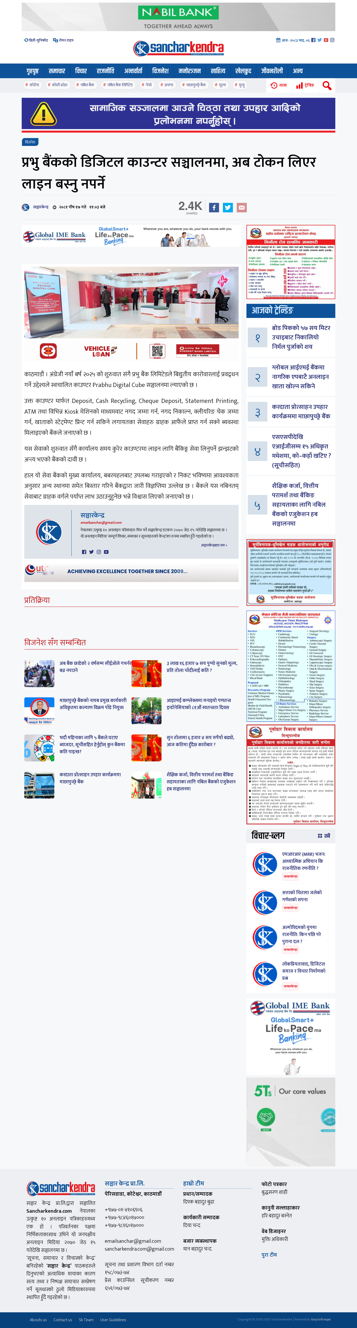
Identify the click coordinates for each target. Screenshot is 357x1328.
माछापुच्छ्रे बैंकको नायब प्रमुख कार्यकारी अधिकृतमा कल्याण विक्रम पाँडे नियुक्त (93, 704)
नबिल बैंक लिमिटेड (120, 85)
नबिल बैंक (87, 85)
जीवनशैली (272, 71)
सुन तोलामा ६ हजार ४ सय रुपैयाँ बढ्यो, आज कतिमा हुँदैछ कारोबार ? (200, 741)
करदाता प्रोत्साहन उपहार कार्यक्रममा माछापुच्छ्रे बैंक (90, 778)
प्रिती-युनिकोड (38, 40)
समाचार (57, 71)
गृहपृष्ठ (33, 71)
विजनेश (160, 71)
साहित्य (218, 71)
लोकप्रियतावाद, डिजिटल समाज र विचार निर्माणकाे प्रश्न (303, 971)
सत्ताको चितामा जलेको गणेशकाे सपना (302, 896)
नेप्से (149, 85)
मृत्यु (242, 85)
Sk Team (86, 1320)
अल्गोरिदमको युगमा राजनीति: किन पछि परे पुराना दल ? (301, 935)
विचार (81, 71)
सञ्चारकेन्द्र (39, 207)
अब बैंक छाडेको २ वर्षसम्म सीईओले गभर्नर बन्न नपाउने (95, 667)
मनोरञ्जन (190, 71)
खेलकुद (243, 71)
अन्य (298, 71)
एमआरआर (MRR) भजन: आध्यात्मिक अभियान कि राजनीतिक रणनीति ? (303, 862)
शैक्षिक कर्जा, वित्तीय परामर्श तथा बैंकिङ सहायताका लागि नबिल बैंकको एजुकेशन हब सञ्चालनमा (201, 782)
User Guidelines (113, 1320)
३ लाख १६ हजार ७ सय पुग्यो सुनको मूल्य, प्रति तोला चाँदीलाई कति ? (202, 667)
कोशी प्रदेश (59, 85)
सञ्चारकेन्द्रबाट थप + (214, 545)
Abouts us (38, 1320)
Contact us (63, 1320)
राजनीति (105, 71)
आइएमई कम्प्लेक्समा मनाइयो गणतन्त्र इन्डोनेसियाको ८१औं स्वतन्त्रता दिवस (199, 704)
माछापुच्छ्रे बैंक (196, 85)
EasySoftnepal (321, 1319)
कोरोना (34, 85)
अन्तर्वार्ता (133, 71)
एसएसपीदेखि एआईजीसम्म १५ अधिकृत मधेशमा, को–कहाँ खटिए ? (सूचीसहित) (301, 451)
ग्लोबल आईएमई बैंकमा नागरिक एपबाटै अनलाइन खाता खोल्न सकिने (300, 377)
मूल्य (222, 85)
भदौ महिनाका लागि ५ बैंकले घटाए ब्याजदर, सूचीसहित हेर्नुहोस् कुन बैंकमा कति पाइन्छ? (92, 745)
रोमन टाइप (65, 40)
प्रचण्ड (169, 85)
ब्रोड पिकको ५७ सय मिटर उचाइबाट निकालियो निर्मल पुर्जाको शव (301, 337)
